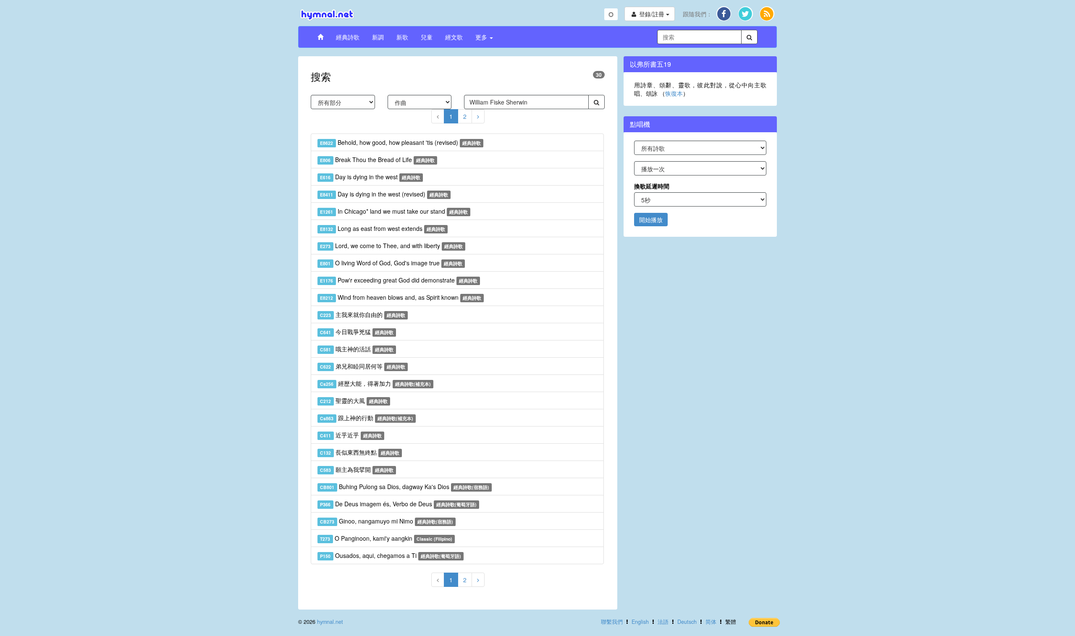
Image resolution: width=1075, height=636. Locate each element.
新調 (378, 37)
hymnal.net (330, 622)
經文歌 (454, 37)
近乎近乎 (351, 435)
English (640, 622)
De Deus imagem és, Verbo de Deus (398, 504)
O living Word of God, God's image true (391, 263)
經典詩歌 (347, 37)
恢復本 (674, 93)
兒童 (427, 37)
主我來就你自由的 (362, 314)
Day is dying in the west (370, 177)
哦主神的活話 (356, 349)
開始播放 (651, 219)
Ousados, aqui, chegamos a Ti (390, 555)
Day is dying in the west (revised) (384, 194)
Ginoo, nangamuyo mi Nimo (386, 521)
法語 (663, 622)
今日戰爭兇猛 (356, 331)
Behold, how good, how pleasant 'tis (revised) (400, 142)
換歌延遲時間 (651, 186)
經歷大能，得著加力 (375, 383)
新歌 (402, 37)
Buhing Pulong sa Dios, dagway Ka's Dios (404, 486)
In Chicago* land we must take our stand (394, 211)
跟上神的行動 (366, 418)
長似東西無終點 (359, 452)
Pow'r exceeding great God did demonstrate (398, 280)
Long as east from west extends (382, 228)
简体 (710, 622)
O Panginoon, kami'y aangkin (386, 538)
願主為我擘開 (356, 469)
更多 (482, 37)
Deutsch (687, 622)
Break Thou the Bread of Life (377, 159)
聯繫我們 (612, 622)
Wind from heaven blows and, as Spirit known (400, 297)
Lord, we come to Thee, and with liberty (391, 245)
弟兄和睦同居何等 (362, 366)
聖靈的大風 (354, 400)
